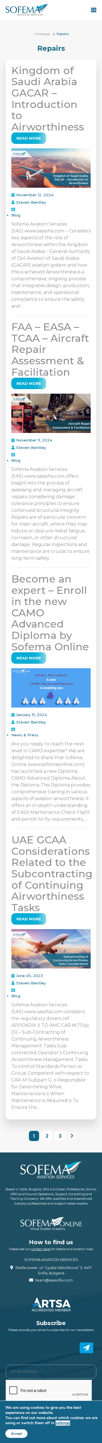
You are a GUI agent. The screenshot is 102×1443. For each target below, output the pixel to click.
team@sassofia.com (54, 1280)
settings (63, 1423)
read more (28, 138)
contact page (40, 1249)
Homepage (42, 34)
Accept (16, 1433)
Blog (15, 215)
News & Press (24, 735)
